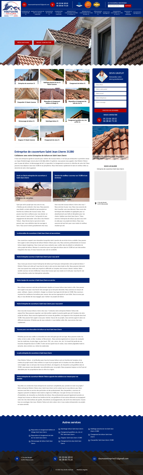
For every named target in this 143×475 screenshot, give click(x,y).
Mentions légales (82, 470)
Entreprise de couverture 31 (26, 13)
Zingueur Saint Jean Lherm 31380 (71, 438)
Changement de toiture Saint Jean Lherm (101, 436)
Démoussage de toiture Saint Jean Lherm (42, 442)
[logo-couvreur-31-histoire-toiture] (10, 9)
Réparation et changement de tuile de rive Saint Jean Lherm (42, 437)
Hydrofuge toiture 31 (106, 12)
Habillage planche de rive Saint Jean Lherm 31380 (102, 430)
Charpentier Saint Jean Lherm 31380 (102, 440)
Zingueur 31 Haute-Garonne (128, 13)
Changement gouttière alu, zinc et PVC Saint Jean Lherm (71, 433)
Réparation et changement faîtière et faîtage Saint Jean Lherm (43, 431)
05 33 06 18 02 (62, 3)
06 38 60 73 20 (62, 6)
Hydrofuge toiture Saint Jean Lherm (72, 429)
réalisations (23, 42)
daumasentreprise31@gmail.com (38, 4)
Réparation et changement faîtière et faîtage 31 (71, 13)
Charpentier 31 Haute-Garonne (59, 13)
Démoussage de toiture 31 (98, 13)
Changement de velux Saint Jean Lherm (71, 442)
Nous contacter (44, 42)
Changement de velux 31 (137, 12)
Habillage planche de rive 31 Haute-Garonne (37, 13)
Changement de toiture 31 (49, 13)
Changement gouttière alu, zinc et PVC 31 (117, 13)
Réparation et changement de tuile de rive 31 (86, 13)
